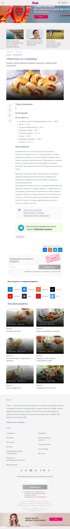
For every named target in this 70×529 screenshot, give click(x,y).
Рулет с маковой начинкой (47, 331)
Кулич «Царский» (13, 388)
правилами (54, 271)
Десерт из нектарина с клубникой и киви (46, 359)
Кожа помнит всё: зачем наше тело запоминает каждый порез (34, 43)
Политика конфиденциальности (15, 459)
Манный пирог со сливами (34, 213)
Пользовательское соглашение (14, 452)
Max (57, 296)
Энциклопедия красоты (44, 438)
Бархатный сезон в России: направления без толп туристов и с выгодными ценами (14, 44)
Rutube (58, 289)
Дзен (29, 296)
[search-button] (59, 3)
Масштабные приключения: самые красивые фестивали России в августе (53, 44)
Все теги (42, 453)
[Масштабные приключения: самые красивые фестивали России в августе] (55, 34)
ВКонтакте (31, 289)
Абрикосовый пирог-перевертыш (36, 215)
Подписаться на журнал (15, 422)
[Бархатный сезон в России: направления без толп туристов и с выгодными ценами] (15, 34)
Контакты (10, 442)
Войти (64, 2)
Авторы (9, 446)
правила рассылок (41, 497)
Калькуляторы (44, 444)
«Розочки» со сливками (33, 210)
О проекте (10, 433)
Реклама (10, 437)
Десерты (20, 237)
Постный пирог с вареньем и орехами (18, 359)
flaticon (39, 510)
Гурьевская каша (13, 331)
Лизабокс (42, 433)
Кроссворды (43, 449)
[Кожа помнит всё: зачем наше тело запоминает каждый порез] (35, 34)
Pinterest (45, 296)
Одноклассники (45, 289)
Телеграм (17, 289)
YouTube (16, 296)
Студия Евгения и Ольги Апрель (39, 508)
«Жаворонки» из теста (46, 388)
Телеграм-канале (43, 229)
